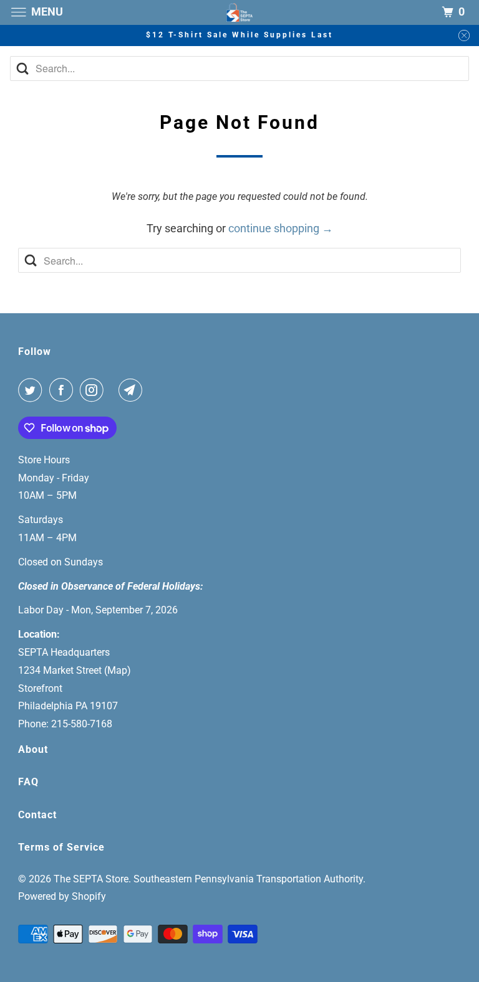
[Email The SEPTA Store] (133, 390)
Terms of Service (61, 847)
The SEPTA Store (91, 879)
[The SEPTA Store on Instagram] (94, 390)
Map (117, 670)
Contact (37, 815)
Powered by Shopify (62, 896)
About (33, 749)
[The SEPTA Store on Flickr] (113, 390)
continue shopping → (280, 228)
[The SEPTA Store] (239, 12)
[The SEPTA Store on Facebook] (63, 390)
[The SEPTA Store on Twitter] (32, 390)
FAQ (28, 782)
